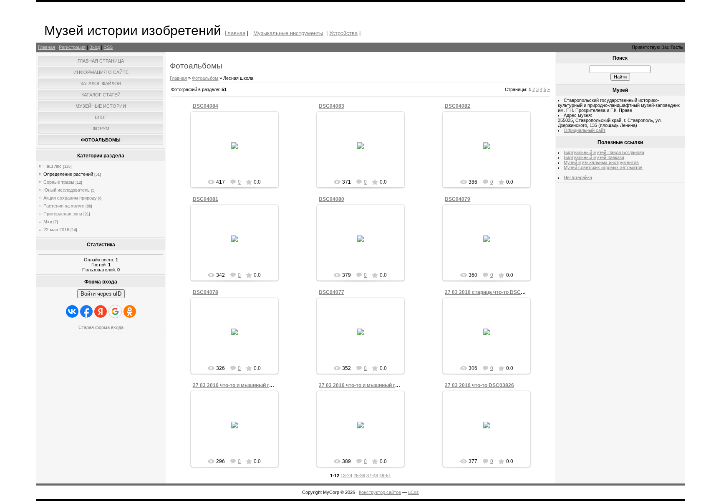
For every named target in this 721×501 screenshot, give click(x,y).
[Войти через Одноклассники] (130, 311)
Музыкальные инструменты (288, 33)
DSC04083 (331, 106)
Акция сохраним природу (70, 197)
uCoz (413, 492)
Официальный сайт (584, 130)
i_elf (238, 152)
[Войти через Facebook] (86, 311)
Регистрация (72, 47)
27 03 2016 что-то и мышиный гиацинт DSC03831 (379, 385)
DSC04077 (331, 292)
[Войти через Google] (115, 311)
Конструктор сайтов (380, 492)
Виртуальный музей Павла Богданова (604, 152)
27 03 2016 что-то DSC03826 (479, 385)
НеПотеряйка (578, 177)
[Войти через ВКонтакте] (72, 311)
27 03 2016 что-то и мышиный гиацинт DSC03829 (253, 385)
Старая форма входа (101, 327)
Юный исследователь (66, 189)
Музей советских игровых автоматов (603, 167)
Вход (94, 47)
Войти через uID (101, 294)
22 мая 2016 (56, 229)
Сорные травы (58, 182)
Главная (235, 33)
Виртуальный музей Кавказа (594, 157)
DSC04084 (205, 106)
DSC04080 (331, 199)
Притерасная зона (62, 213)
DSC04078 (205, 292)
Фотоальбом (205, 78)
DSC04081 (205, 199)
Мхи (47, 221)
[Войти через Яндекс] (100, 311)
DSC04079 (457, 199)
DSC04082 (457, 106)
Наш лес (52, 166)
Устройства (343, 33)
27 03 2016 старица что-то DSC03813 (490, 292)
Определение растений (68, 174)
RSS (108, 47)
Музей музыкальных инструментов (601, 162)
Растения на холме (63, 205)
